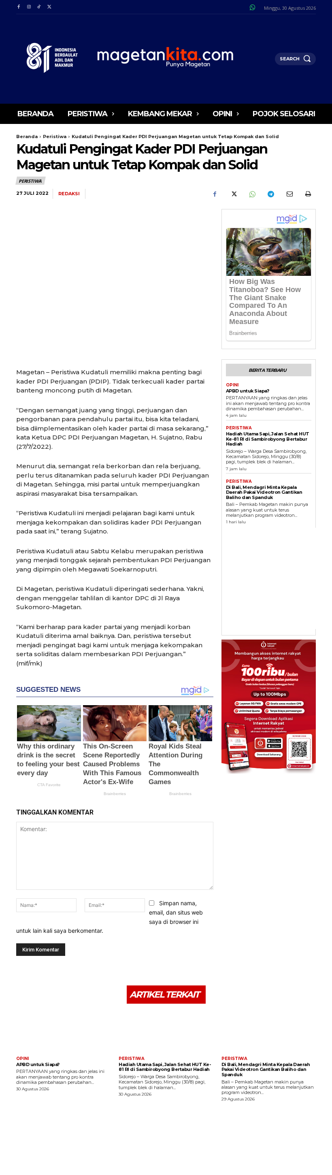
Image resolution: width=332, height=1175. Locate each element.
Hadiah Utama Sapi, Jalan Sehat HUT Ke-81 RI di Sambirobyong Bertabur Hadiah (267, 439)
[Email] (289, 194)
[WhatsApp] (252, 194)
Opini (232, 385)
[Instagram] (29, 7)
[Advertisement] (279, 578)
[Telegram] (270, 194)
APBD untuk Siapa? (247, 391)
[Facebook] (18, 7)
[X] (49, 7)
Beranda (27, 136)
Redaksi (69, 193)
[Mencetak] (308, 194)
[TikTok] (39, 7)
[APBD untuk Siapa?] (63, 1031)
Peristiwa (54, 136)
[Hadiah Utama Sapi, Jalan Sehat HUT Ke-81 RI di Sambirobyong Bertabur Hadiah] (166, 1031)
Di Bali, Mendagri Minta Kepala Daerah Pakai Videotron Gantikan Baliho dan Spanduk (264, 492)
